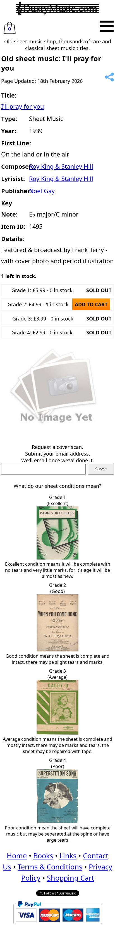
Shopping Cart (70, 878)
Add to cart (91, 304)
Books (43, 855)
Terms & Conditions (50, 866)
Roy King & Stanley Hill (61, 166)
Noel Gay (42, 191)
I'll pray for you (22, 106)
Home (17, 855)
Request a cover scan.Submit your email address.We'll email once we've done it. (57, 454)
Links (67, 855)
